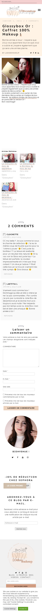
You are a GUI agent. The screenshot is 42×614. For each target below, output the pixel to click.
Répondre (8, 274)
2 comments (32, 21)
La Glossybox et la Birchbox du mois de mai (27, 166)
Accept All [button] (23, 609)
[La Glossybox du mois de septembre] (10, 158)
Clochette (12, 234)
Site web (6, 387)
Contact (25, 577)
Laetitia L (12, 284)
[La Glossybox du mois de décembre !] (10, 186)
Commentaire (9, 346)
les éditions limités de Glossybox (23, 97)
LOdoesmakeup (12, 53)
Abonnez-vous (21, 529)
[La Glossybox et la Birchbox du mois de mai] (28, 158)
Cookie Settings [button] (9, 609)
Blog (12, 575)
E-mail (6, 379)
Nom (5, 371)
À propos (22, 575)
